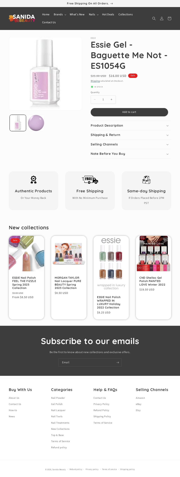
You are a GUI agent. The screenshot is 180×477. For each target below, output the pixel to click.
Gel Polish (57, 404)
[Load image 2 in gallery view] (36, 123)
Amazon (140, 398)
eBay (138, 404)
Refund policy (59, 447)
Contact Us (15, 404)
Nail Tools (57, 416)
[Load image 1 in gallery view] (18, 123)
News (12, 416)
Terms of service (109, 469)
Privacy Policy (101, 404)
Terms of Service (60, 441)
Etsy (138, 410)
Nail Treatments (60, 423)
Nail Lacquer (58, 410)
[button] (60, 15)
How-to (13, 410)
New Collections (60, 429)
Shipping (95, 81)
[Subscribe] (117, 362)
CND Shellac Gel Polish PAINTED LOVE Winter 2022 (152, 281)
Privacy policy (92, 469)
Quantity (95, 92)
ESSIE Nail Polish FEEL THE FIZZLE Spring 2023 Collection (24, 283)
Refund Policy (101, 410)
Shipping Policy (102, 416)
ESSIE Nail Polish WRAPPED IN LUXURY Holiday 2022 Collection (108, 302)
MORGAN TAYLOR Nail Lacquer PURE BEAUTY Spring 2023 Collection (68, 283)
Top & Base (57, 435)
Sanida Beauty (59, 469)
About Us (14, 398)
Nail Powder (58, 398)
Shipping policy (127, 469)
